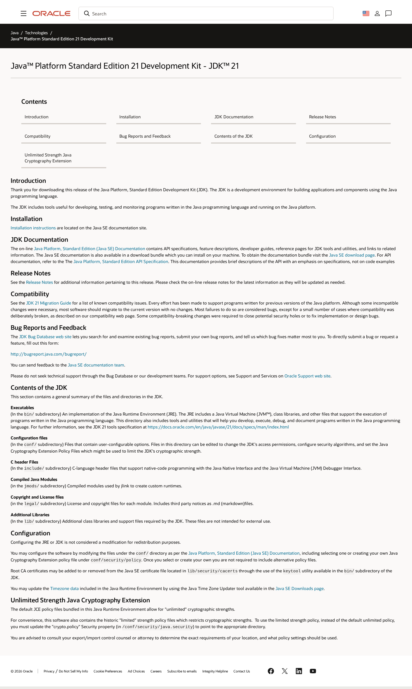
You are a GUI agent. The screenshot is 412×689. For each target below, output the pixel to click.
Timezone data (64, 588)
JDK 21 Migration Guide (48, 303)
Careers (156, 671)
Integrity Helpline (215, 671)
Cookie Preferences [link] (108, 671)
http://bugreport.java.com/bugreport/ (49, 354)
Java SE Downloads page (300, 588)
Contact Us (241, 671)
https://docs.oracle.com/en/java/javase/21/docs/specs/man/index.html (218, 427)
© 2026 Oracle (22, 671)
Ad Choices (136, 671)
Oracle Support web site (307, 376)
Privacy (49, 671)
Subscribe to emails (182, 671)
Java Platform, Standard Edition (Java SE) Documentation (89, 248)
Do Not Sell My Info (73, 671)
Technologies (36, 32)
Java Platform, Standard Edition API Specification (120, 261)
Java (14, 32)
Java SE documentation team (96, 365)
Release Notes (39, 282)
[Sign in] (377, 13)
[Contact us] (388, 13)
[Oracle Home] (51, 13)
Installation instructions (33, 228)
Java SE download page (352, 255)
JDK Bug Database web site (45, 336)
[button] (23, 13)
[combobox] (206, 13)
